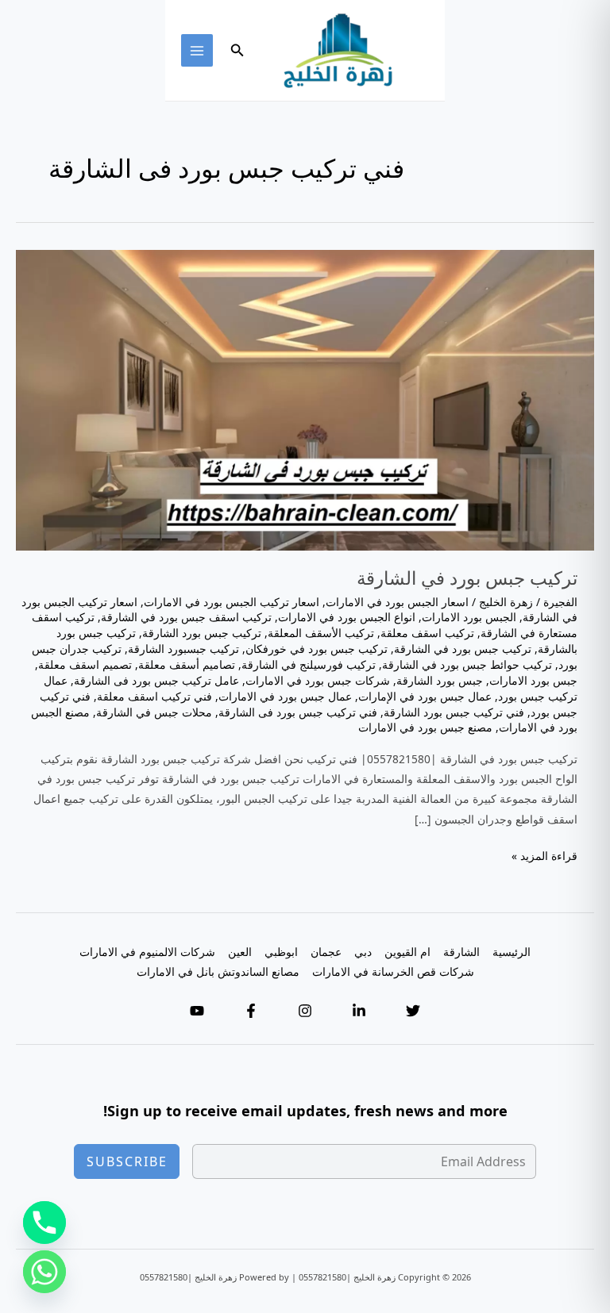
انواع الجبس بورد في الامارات (346, 616)
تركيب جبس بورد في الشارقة (467, 578)
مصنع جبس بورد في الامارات (425, 727)
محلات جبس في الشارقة (154, 712)
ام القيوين (407, 951)
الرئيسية (511, 951)
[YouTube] (197, 1011)
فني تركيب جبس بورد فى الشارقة (297, 712)
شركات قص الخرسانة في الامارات (393, 971)
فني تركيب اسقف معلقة (154, 696)
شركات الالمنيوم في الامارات (147, 951)
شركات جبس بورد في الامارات (317, 680)
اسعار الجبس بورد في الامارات (397, 601)
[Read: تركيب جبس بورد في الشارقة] (305, 398)
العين (240, 951)
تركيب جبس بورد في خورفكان (316, 648)
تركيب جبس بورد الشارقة (201, 632)
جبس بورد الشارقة (439, 680)
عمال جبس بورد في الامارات (285, 696)
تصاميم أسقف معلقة (186, 664)
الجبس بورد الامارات (469, 616)
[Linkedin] (359, 1011)
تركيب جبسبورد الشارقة (183, 648)
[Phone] (44, 1222)
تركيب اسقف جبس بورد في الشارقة (186, 616)
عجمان (326, 951)
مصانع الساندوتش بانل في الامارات (218, 971)
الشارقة (461, 951)
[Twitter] (413, 1011)
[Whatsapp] (44, 1271)
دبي (363, 951)
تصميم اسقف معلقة (85, 664)
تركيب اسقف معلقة (427, 632)
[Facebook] (251, 1011)
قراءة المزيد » (544, 856)
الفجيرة (560, 601)
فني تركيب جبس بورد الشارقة (454, 712)
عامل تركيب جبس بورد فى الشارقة (156, 680)
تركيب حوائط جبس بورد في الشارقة (467, 664)
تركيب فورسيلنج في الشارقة (308, 664)
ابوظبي (281, 951)
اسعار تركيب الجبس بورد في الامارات (231, 601)
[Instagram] (305, 1011)
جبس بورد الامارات (533, 680)
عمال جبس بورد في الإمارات (425, 696)
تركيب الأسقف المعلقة (321, 632)
